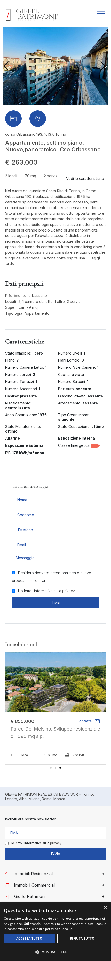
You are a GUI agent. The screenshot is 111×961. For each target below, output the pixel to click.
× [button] (105, 908)
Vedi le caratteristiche (85, 178)
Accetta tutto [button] (29, 938)
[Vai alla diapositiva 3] (60, 768)
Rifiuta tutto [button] (82, 938)
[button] (103, 66)
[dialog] (55, 931)
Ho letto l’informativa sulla (46, 591)
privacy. (68, 591)
